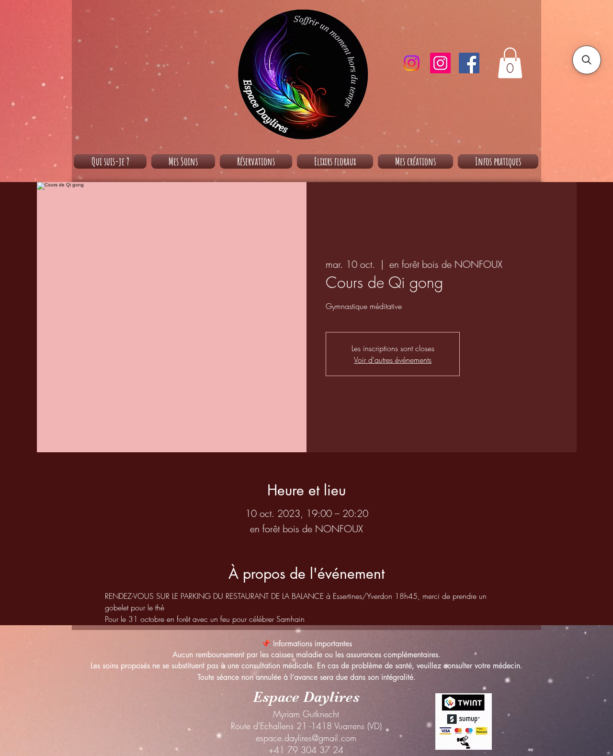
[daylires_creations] (411, 63)
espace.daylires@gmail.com (306, 738)
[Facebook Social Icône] (469, 63)
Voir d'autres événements (392, 360)
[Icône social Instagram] (440, 63)
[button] (510, 63)
